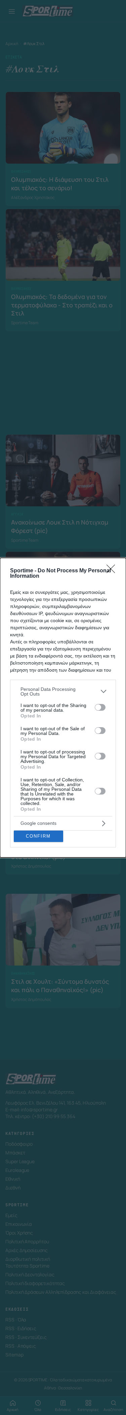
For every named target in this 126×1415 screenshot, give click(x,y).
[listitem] (63, 691)
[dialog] (63, 707)
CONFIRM (38, 836)
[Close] (113, 571)
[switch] (100, 707)
